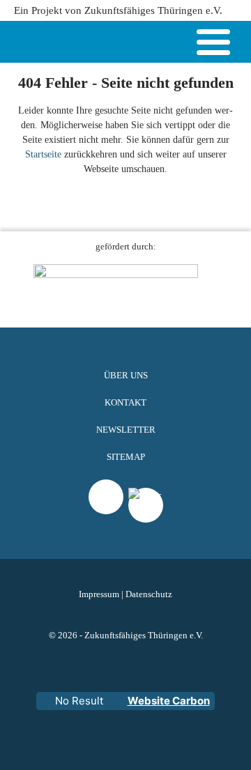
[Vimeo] (106, 496)
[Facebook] (145, 522)
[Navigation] (213, 44)
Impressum (99, 594)
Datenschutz (149, 594)
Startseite (43, 154)
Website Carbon (169, 700)
